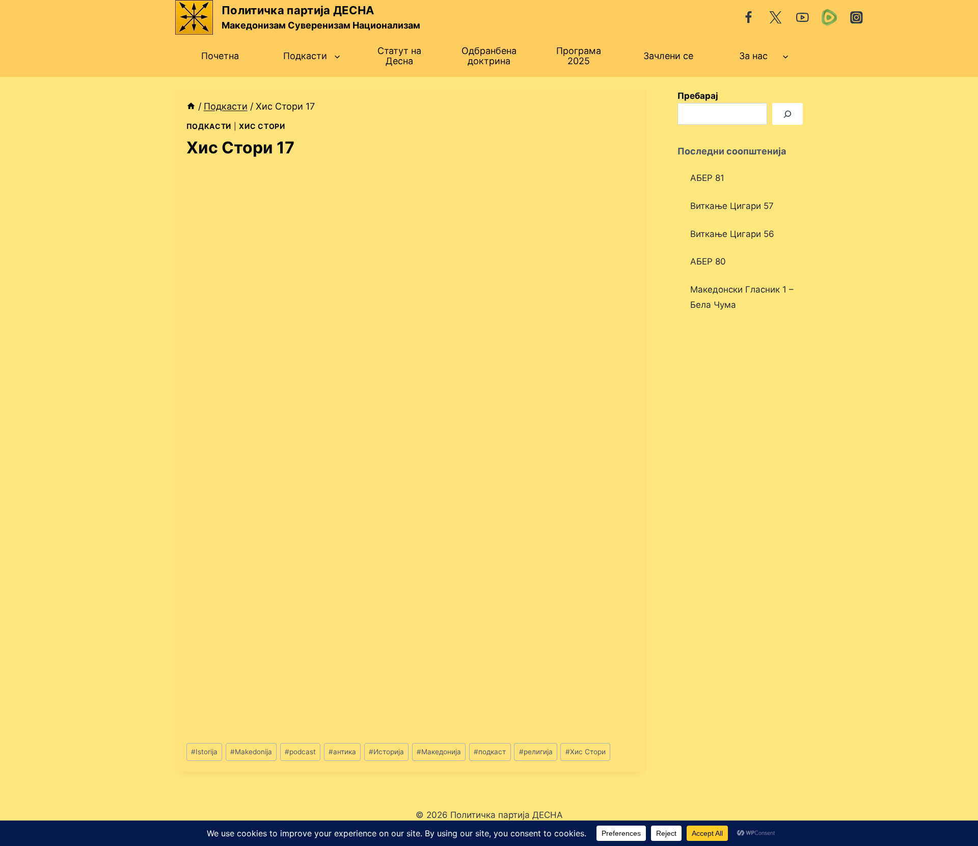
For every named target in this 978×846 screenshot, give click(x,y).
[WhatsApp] (829, 17)
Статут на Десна (399, 55)
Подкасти (209, 126)
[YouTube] (802, 17)
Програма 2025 (578, 55)
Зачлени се (668, 55)
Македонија (439, 752)
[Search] (787, 114)
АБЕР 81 (707, 178)
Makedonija (251, 752)
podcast (300, 752)
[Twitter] (775, 17)
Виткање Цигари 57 (732, 206)
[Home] (191, 106)
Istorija (204, 752)
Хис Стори (262, 126)
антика (342, 752)
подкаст (490, 752)
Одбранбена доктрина (489, 55)
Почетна (220, 55)
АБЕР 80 (708, 261)
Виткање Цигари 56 (732, 234)
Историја (386, 752)
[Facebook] (748, 17)
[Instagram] (856, 17)
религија (536, 752)
